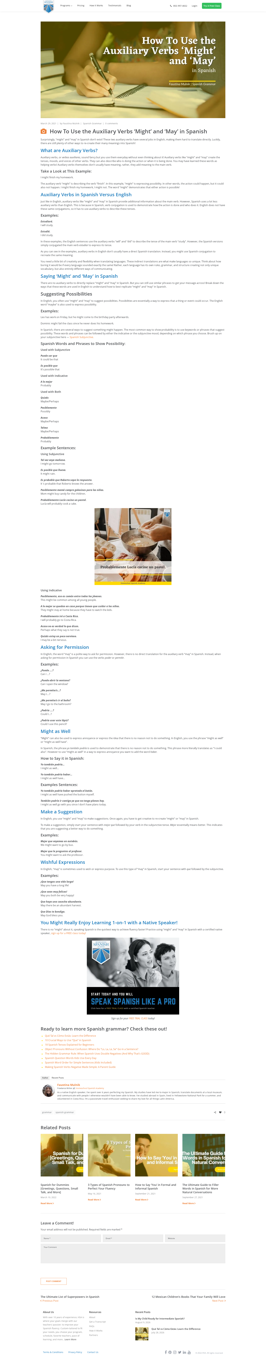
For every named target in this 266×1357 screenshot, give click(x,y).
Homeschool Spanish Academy (90, 1088)
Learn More (70, 1339)
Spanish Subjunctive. (82, 337)
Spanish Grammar (92, 123)
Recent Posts (58, 1078)
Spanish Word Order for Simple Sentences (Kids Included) (78, 1062)
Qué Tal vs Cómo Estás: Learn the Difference (70, 1035)
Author (45, 1078)
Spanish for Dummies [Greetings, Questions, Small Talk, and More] (59, 1188)
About (92, 1317)
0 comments (111, 123)
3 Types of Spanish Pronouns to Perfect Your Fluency (109, 1186)
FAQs (91, 1326)
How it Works (96, 1330)
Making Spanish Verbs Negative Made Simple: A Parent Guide (80, 1067)
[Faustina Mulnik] (48, 1086)
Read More (46, 1203)
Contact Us (92, 1352)
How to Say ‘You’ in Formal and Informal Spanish (155, 1186)
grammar (47, 1112)
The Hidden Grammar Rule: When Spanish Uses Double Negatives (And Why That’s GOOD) (97, 1053)
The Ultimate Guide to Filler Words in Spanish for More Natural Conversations (200, 1188)
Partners (93, 1335)
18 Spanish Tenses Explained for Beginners (69, 1044)
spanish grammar (65, 1112)
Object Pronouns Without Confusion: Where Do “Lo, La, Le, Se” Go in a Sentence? (91, 1049)
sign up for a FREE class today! (68, 933)
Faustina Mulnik (71, 123)
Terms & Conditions (53, 1352)
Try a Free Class (212, 5)
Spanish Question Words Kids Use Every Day (70, 1058)
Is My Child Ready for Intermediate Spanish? (160, 1318)
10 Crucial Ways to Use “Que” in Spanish (68, 1040)
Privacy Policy (75, 1352)
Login (194, 5)
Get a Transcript (97, 1321)
